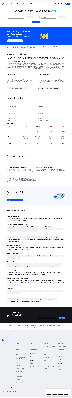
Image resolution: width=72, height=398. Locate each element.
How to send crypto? (20, 382)
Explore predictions (33, 349)
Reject (52, 394)
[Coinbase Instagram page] (8, 387)
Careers (17, 341)
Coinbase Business (33, 354)
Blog (16, 344)
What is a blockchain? (20, 379)
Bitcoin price (60, 356)
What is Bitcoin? (19, 376)
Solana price (60, 359)
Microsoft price (61, 367)
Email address (40, 315)
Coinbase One (32, 343)
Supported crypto (61, 351)
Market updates (19, 374)
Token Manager (33, 357)
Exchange (31, 364)
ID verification (60, 344)
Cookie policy (18, 354)
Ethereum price (61, 357)
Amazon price (60, 369)
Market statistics (19, 366)
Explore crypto (18, 363)
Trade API (45, 351)
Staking (31, 363)
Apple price (60, 366)
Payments (32, 356)
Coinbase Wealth (33, 344)
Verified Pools (32, 369)
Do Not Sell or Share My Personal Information (20, 358)
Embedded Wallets (47, 344)
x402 (44, 349)
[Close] (69, 390)
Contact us (60, 341)
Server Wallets (46, 343)
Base (44, 341)
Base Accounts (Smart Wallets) (50, 346)
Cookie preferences (19, 355)
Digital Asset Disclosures (21, 360)
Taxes (17, 384)
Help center (60, 340)
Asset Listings (32, 353)
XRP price (59, 361)
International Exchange (34, 366)
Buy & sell (32, 340)
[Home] (3, 4)
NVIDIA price (60, 364)
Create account (60, 343)
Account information (62, 346)
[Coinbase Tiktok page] (11, 387)
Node (45, 358)
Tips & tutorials (19, 371)
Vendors (17, 351)
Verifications (46, 357)
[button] (17, 4)
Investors (17, 349)
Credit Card (32, 346)
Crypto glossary (19, 373)
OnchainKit (46, 354)
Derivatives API (47, 369)
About (17, 340)
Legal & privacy (19, 352)
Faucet (45, 363)
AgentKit (45, 360)
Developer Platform (47, 340)
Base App (31, 341)
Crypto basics (18, 370)
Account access (61, 349)
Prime (31, 361)
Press (17, 346)
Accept (63, 394)
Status (59, 352)
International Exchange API (49, 366)
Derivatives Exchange (34, 367)
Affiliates (17, 343)
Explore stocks (19, 365)
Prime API (45, 368)
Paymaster (46, 352)
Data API (45, 355)
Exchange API (46, 365)
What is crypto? (19, 377)
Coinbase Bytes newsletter (21, 368)
